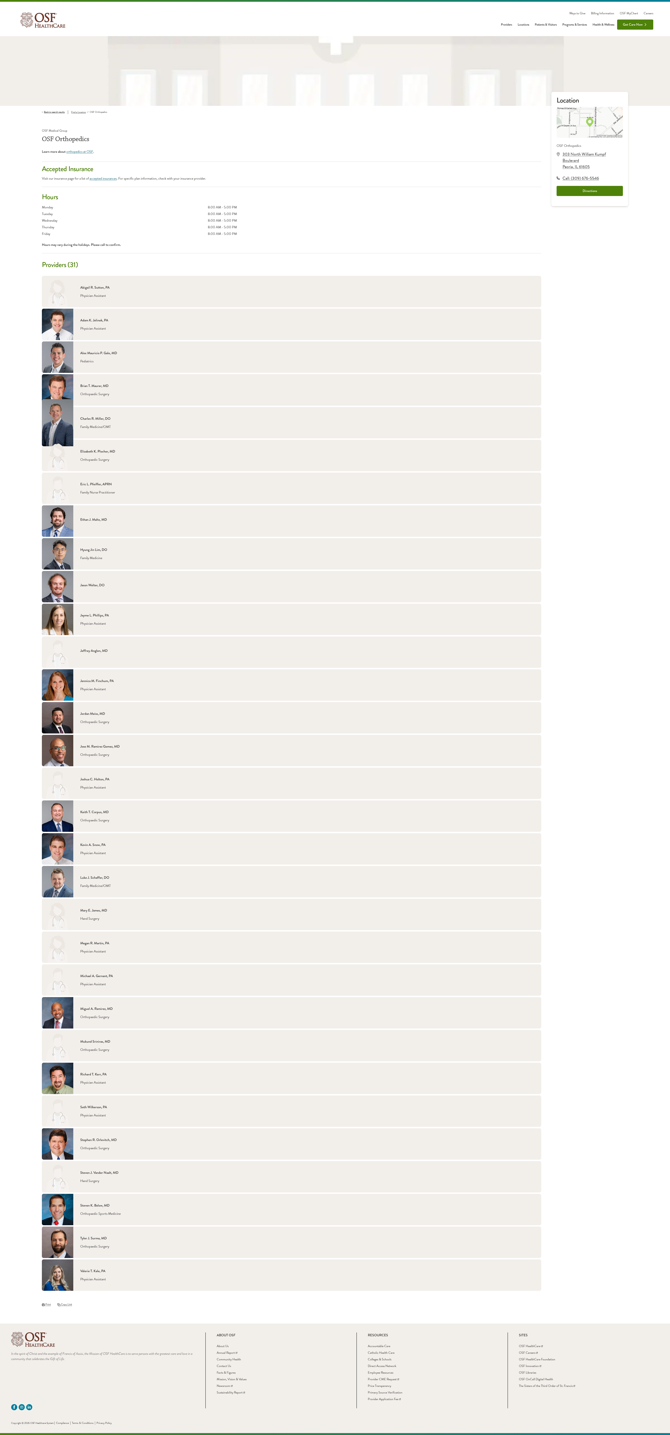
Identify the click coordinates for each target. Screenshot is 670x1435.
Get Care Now (633, 24)
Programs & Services (574, 24)
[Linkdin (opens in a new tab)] (29, 1407)
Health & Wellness (603, 24)
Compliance (62, 1423)
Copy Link (66, 1304)
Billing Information (602, 13)
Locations (523, 24)
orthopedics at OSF (79, 151)
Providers (506, 24)
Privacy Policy (104, 1423)
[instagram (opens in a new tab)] (22, 1407)
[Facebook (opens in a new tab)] (14, 1407)
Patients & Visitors (546, 24)
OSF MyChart (629, 13)
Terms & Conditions (83, 1423)
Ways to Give (577, 13)
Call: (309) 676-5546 (581, 178)
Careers (648, 13)
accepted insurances (103, 178)
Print (48, 1304)
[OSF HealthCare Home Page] (42, 20)
